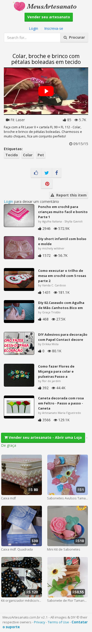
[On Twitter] (46, 173)
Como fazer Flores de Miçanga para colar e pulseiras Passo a (56, 371)
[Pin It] (47, 184)
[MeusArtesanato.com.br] (46, 6)
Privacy (39, 622)
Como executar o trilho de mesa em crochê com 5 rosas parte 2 (62, 275)
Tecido (11, 154)
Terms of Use (58, 622)
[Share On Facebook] (56, 173)
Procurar (76, 37)
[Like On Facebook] (36, 173)
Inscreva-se (53, 28)
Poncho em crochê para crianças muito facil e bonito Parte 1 (63, 211)
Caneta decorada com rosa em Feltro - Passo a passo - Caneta (61, 403)
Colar (27, 154)
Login (33, 28)
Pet (41, 154)
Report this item (70, 195)
